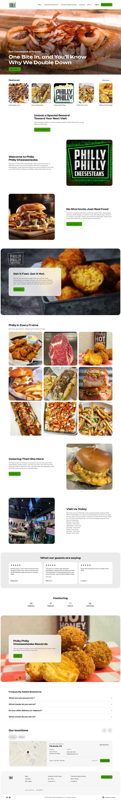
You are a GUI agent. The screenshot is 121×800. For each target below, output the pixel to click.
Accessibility (39, 790)
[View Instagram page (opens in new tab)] (10, 797)
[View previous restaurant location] (104, 730)
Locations (74, 781)
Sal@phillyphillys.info (72, 754)
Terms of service (29, 790)
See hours (94, 760)
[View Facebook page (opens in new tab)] (7, 797)
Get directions (104, 745)
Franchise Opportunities (69, 4)
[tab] (13, 737)
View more (48, 576)
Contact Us (51, 781)
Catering (82, 4)
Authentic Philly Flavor (51, 4)
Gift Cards (28, 781)
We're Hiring (74, 779)
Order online (105, 760)
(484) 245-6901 (71, 752)
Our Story (51, 779)
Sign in (97, 4)
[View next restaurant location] (109, 730)
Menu (39, 4)
